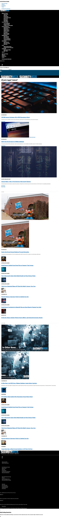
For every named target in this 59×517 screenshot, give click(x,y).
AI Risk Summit (4, 470)
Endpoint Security (6, 29)
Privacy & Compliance (7, 38)
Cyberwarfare (6, 14)
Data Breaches (6, 16)
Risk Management (4, 35)
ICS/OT (3, 45)
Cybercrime (5, 15)
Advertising (3, 484)
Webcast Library (4, 468)
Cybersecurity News (4, 3)
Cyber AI (3, 52)
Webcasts (3, 4)
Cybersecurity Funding (7, 49)
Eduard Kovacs (3, 145)
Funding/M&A (4, 48)
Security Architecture (5, 26)
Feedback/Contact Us (5, 487)
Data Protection (6, 37)
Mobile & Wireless (6, 33)
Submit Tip (1, 494)
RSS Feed (3, 477)
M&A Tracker (6, 50)
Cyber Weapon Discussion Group (6, 476)
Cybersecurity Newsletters (5, 472)
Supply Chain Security (7, 39)
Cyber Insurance (6, 36)
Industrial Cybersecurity (7, 46)
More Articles (3, 186)
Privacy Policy (4, 488)
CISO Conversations (7, 43)
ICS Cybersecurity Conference (6, 8)
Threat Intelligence (7, 23)
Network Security (6, 34)
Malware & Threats (5, 13)
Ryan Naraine (3, 185)
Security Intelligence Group (6, 478)
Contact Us (1, 500)
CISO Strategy (4, 40)
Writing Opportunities (5, 486)
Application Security (7, 27)
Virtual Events (4, 5)
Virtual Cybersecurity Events (6, 467)
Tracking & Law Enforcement (8, 25)
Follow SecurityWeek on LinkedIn (6, 480)
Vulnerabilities (6, 21)
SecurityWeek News (4, 387)
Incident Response (6, 24)
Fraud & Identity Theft (7, 17)
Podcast (3, 6)
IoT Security (6, 32)
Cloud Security (6, 28)
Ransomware (6, 19)
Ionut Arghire (3, 121)
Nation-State (6, 18)
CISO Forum (5, 44)
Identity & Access (6, 31)
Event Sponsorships (4, 485)
